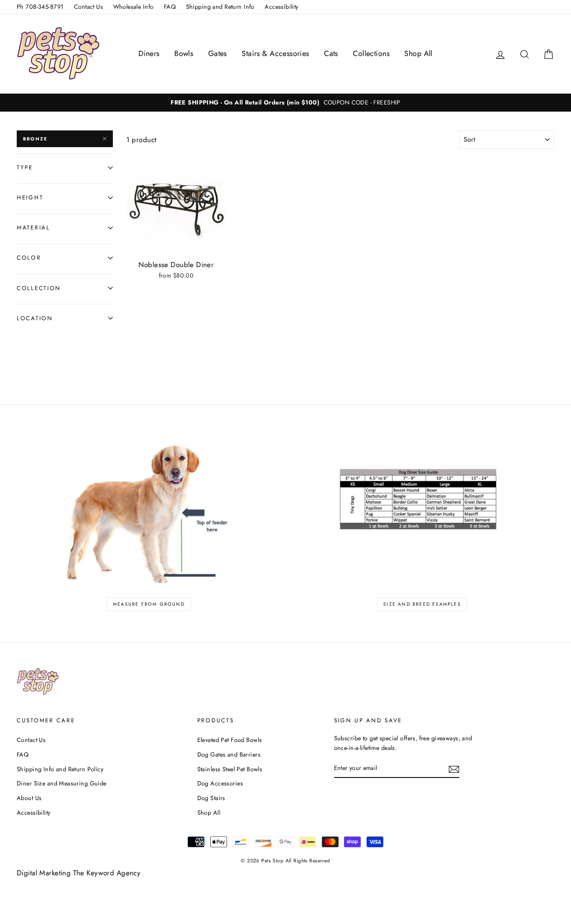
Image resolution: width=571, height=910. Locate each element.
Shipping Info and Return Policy (60, 769)
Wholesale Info (133, 7)
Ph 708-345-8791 (40, 7)
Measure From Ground (149, 604)
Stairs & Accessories (275, 53)
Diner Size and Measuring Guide (62, 783)
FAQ (170, 7)
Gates (217, 53)
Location (35, 318)
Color (29, 257)
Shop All (418, 53)
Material (33, 227)
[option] (285, 102)
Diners (149, 53)
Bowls (183, 53)
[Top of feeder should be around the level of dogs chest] (149, 510)
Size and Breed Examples (422, 604)
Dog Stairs (211, 798)
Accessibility (281, 7)
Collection (39, 288)
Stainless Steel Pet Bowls (230, 769)
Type (25, 167)
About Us (29, 798)
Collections (371, 53)
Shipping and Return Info (220, 7)
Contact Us (88, 7)
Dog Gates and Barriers (228, 754)
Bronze (35, 138)
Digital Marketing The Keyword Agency (78, 873)
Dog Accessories (220, 783)
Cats (331, 53)
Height (30, 197)
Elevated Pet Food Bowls (229, 740)
